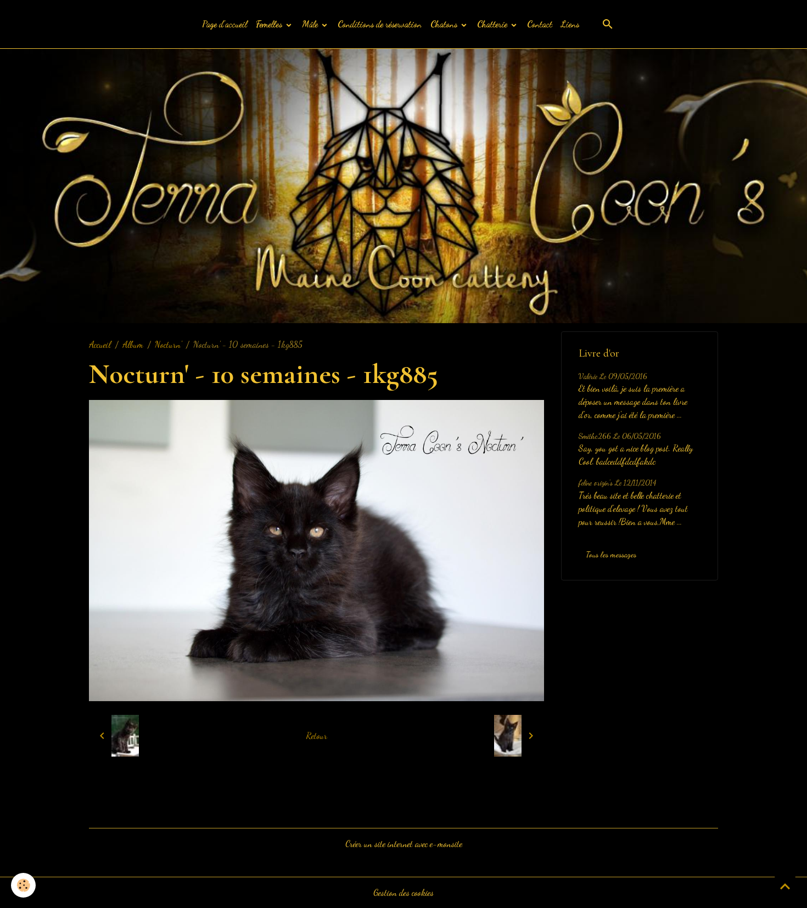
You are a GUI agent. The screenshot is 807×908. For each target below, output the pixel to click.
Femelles (270, 24)
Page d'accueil (224, 24)
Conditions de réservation (380, 24)
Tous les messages (611, 554)
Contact (539, 24)
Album (132, 344)
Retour (316, 735)
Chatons (444, 24)
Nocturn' (168, 344)
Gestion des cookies (403, 892)
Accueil (100, 344)
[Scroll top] (785, 886)
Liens (570, 24)
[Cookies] (23, 885)
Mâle (311, 24)
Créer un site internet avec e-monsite (403, 843)
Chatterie (493, 24)
